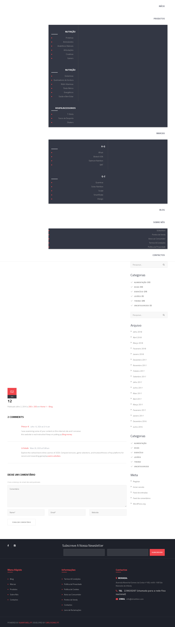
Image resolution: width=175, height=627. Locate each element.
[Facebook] (8, 545)
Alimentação (140, 282)
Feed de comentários (142, 498)
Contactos (14, 599)
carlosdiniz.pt (52, 622)
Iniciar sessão (138, 487)
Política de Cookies (71, 589)
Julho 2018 (137, 331)
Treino (137, 300)
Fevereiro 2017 (139, 410)
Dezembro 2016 (140, 421)
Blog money (67, 434)
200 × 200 (32, 406)
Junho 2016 (138, 426)
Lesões (137, 296)
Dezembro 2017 (140, 359)
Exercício (138, 291)
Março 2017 (138, 404)
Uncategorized (141, 305)
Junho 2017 (138, 387)
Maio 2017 (137, 393)
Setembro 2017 (139, 376)
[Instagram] (15, 545)
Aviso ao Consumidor (72, 594)
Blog (12, 579)
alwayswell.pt (25, 622)
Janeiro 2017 (138, 415)
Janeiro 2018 (138, 354)
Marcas (13, 584)
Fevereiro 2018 (139, 348)
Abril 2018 (137, 337)
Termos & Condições (72, 579)
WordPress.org (139, 503)
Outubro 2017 (139, 370)
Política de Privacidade (73, 584)
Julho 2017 (137, 382)
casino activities (54, 455)
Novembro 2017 (140, 365)
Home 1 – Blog (46, 406)
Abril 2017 (137, 398)
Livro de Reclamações (72, 610)
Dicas (136, 286)
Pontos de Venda (71, 599)
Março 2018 (138, 343)
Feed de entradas (140, 492)
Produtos (13, 589)
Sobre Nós (14, 594)
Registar (136, 481)
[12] (67, 325)
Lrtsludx (25, 448)
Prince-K (25, 426)
